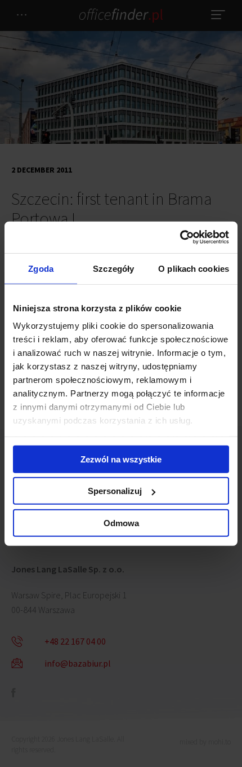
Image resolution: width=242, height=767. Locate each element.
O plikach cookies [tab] (193, 268)
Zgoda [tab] (40, 268)
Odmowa (121, 522)
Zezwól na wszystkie (121, 459)
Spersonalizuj (115, 491)
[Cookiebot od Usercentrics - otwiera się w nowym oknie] (180, 237)
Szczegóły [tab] (113, 268)
